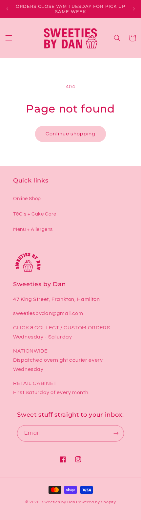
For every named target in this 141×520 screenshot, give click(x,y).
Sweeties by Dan (58, 502)
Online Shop (27, 198)
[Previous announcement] (7, 9)
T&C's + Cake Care (34, 214)
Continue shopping (71, 133)
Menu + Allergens (33, 229)
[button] (8, 37)
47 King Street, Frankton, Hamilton (56, 299)
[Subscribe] (115, 433)
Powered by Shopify (96, 502)
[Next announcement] (134, 9)
